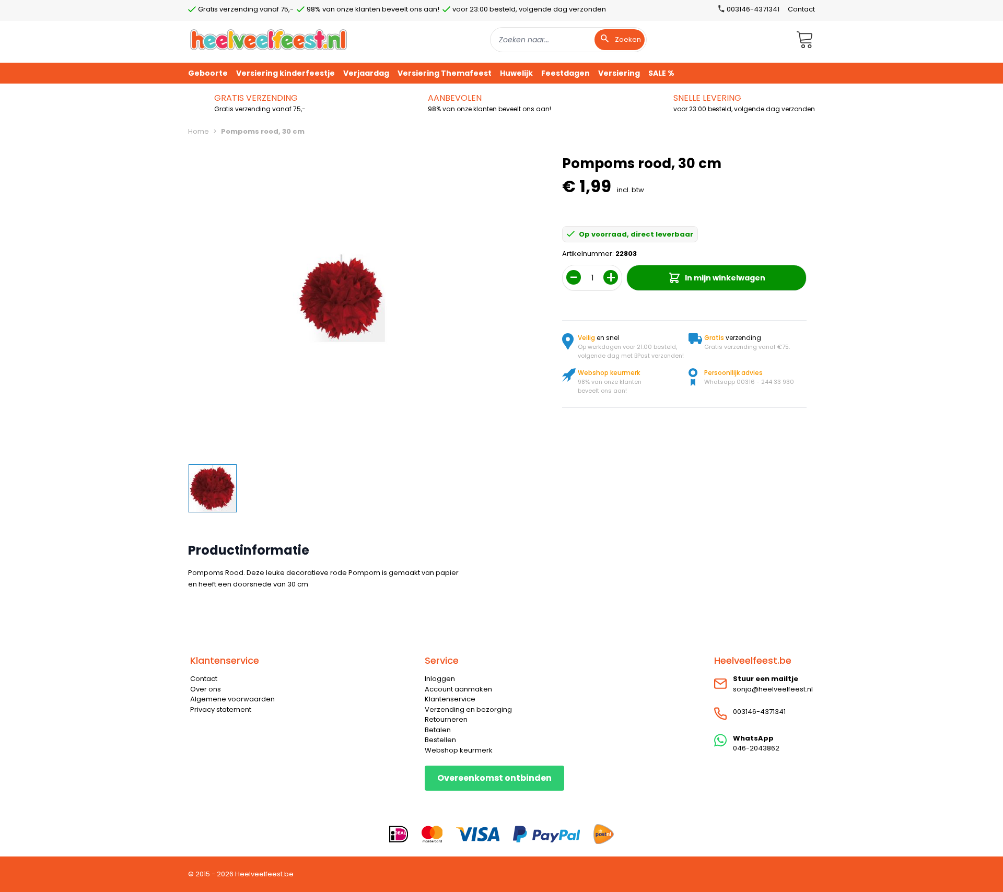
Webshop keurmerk (459, 750)
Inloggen (440, 679)
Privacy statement (220, 709)
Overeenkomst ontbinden (494, 778)
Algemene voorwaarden (232, 699)
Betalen (438, 730)
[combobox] (568, 39)
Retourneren (446, 719)
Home (198, 131)
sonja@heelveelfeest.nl (773, 689)
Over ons (205, 689)
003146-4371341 (759, 712)
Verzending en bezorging (468, 709)
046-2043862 (756, 748)
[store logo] (268, 39)
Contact (801, 9)
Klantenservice (450, 699)
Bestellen (440, 740)
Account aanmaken (458, 689)
